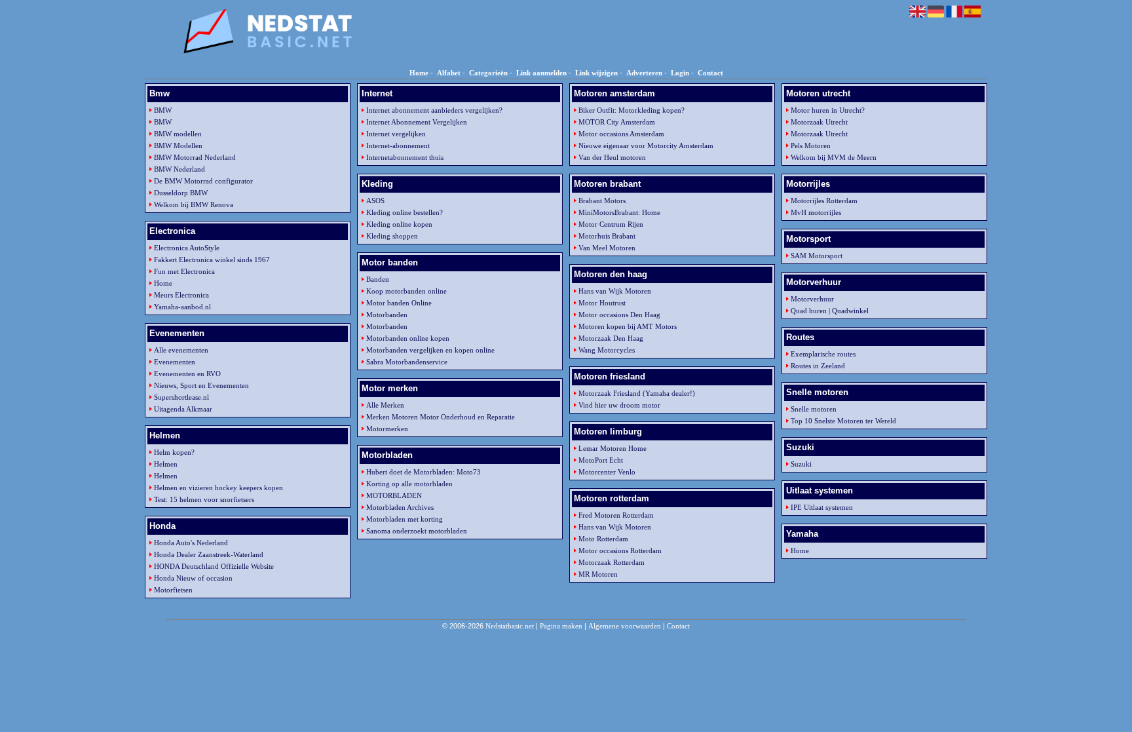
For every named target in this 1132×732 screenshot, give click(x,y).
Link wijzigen (596, 73)
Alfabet (449, 73)
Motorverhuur (812, 299)
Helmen (166, 464)
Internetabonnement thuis (404, 157)
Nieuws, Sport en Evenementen (201, 385)
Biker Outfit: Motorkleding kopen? (631, 110)
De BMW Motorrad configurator (203, 181)
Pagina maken (561, 626)
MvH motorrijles (816, 212)
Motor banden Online (399, 303)
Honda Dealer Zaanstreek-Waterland (208, 554)
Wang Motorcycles (606, 350)
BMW (163, 110)
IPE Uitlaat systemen (822, 507)
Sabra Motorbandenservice (406, 362)
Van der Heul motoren (612, 157)
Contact (710, 73)
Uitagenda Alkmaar (183, 409)
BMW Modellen (178, 145)
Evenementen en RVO (187, 373)
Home (418, 73)
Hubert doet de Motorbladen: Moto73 (423, 472)
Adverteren (644, 73)
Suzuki (801, 464)
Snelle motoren (814, 409)
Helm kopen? (174, 452)
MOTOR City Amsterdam (616, 122)
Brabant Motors (602, 200)
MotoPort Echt (600, 460)
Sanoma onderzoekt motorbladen (416, 531)
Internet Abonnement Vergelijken (416, 122)
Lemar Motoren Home (612, 448)
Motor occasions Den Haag (619, 314)
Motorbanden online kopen (407, 338)
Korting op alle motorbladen (409, 484)
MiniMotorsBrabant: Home (619, 212)
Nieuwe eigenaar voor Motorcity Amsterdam (645, 145)
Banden (377, 279)
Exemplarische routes (823, 354)
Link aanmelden (541, 73)
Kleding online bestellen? (404, 212)
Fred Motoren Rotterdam (616, 515)
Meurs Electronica (181, 295)
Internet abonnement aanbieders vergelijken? (434, 110)
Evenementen (174, 362)
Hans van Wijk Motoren (614, 291)
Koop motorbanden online (406, 291)
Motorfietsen (173, 590)
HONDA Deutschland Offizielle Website (214, 566)
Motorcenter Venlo (606, 472)
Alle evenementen (181, 350)
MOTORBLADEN (394, 495)
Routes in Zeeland (818, 366)
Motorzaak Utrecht (819, 122)
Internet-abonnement (398, 145)
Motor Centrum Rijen (610, 224)
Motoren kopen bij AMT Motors (627, 326)
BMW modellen (178, 134)
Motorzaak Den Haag (610, 338)
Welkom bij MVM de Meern (834, 157)
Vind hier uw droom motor (619, 405)
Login (680, 73)
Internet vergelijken (396, 134)
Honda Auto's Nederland (191, 543)
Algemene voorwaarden (624, 626)
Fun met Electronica (184, 271)
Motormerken (387, 429)
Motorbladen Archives (400, 507)
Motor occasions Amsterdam (621, 134)
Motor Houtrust (602, 303)
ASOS (375, 200)
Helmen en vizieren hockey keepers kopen (218, 487)
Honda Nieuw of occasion (193, 578)
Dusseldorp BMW (181, 193)
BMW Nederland (179, 169)
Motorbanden (386, 314)
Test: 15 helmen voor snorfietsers (204, 499)
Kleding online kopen (399, 224)
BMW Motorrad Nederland (195, 157)
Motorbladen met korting (404, 519)
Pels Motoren (811, 145)
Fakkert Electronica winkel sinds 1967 (212, 259)
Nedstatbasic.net (509, 626)
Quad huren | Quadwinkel (830, 311)
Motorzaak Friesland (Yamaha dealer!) (636, 393)
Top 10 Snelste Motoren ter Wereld (843, 421)
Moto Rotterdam (603, 539)
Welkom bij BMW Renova (193, 204)
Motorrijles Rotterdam (824, 200)
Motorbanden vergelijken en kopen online (430, 350)
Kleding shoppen (392, 236)
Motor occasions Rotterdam (620, 550)
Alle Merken (385, 405)
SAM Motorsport (816, 256)
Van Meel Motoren (606, 248)
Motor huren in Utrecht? (828, 110)
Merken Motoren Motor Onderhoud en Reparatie (440, 417)
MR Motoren (598, 574)
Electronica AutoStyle (186, 248)
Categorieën (488, 73)
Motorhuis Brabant (606, 236)
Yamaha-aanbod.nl (182, 307)
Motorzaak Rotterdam (611, 562)
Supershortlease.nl (181, 397)
